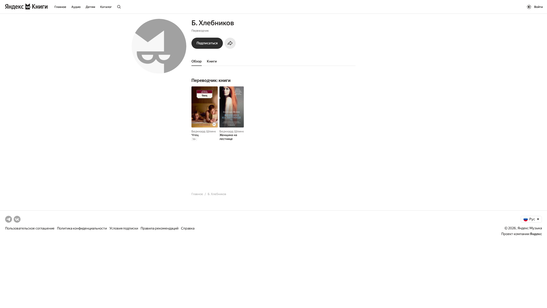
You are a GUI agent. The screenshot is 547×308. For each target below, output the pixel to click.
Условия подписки (123, 228)
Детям (90, 7)
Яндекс (536, 234)
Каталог (106, 7)
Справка (187, 228)
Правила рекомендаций (159, 228)
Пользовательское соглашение (29, 228)
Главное (60, 7)
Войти (538, 7)
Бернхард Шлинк (203, 131)
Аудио (76, 7)
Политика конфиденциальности (82, 228)
